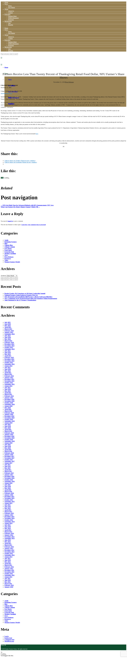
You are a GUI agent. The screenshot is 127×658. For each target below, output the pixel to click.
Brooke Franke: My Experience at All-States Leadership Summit (24, 293)
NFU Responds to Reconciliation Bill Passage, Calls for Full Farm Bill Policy (28, 297)
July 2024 (7, 335)
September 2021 (9, 384)
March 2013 (8, 545)
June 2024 (7, 337)
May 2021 (7, 391)
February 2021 (9, 396)
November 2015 (9, 498)
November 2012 (9, 552)
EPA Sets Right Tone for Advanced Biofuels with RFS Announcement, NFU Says (27, 205)
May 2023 (7, 354)
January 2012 (8, 568)
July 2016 (7, 485)
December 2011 (9, 570)
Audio (6, 240)
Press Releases (69, 82)
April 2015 (7, 510)
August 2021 (8, 386)
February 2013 (9, 547)
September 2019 (9, 421)
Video (6, 260)
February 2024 (9, 342)
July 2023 (7, 351)
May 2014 (7, 528)
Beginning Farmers (10, 242)
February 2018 (9, 453)
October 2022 (8, 362)
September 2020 (9, 404)
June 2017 (7, 466)
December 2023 (9, 344)
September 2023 (9, 349)
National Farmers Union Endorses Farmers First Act (21, 295)
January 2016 (8, 495)
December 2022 (9, 359)
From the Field (9, 252)
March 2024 (8, 341)
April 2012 (7, 563)
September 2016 (9, 481)
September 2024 (9, 334)
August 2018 (8, 443)
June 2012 (7, 560)
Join (9, 23)
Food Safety (8, 250)
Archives (3, 275)
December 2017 (9, 456)
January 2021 (8, 397)
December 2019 (9, 416)
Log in (6, 636)
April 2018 (7, 449)
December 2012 (9, 550)
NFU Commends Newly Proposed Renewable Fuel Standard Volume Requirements (30, 298)
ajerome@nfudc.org (6, 93)
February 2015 (9, 513)
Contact (10, 12)
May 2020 (7, 408)
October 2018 (8, 439)
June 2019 (7, 426)
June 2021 (7, 389)
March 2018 (8, 451)
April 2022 (7, 372)
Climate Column (9, 247)
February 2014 (9, 533)
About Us (11, 11)
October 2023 (8, 347)
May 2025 (7, 325)
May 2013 (7, 542)
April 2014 (7, 530)
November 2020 (9, 401)
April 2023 (7, 356)
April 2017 (7, 469)
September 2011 (9, 575)
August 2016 (8, 483)
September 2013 (9, 538)
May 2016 (7, 488)
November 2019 (9, 418)
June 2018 (7, 446)
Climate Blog (8, 245)
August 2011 (8, 577)
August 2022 (8, 366)
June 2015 (7, 506)
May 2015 (7, 508)
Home (6, 2)
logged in (10, 221)
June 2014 (7, 526)
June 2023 (7, 352)
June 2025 (7, 324)
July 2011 (7, 578)
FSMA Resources (13, 18)
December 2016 (9, 476)
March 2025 (8, 329)
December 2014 (9, 516)
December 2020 (9, 399)
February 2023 (9, 357)
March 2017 (8, 471)
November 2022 (9, 361)
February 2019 (9, 433)
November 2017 (9, 458)
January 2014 (8, 535)
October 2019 (8, 419)
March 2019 (8, 431)
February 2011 (9, 585)
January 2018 (8, 454)
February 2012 (9, 567)
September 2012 (9, 555)
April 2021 (7, 392)
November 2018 (9, 438)
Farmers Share (12, 16)
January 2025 (8, 332)
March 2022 (8, 374)
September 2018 (9, 441)
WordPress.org (9, 641)
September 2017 (9, 461)
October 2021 (8, 382)
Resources (7, 258)
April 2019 (7, 429)
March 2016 (8, 491)
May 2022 (7, 371)
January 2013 (8, 548)
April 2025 (7, 327)
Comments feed (9, 639)
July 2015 (7, 505)
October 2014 (8, 520)
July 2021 (7, 387)
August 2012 (8, 557)
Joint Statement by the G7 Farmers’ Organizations (20, 300)
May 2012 (7, 562)
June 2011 (7, 580)
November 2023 (9, 346)
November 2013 (9, 536)
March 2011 (8, 583)
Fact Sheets (11, 7)
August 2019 (8, 423)
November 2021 (9, 381)
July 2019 (7, 424)
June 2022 (7, 369)
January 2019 (8, 434)
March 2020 (8, 411)
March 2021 (8, 394)
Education (7, 14)
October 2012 (8, 553)
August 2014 (8, 523)
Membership (8, 21)
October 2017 (8, 459)
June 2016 (7, 486)
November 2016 (9, 478)
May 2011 (7, 582)
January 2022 (8, 377)
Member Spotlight (10, 253)
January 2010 (8, 587)
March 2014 (8, 531)
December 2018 (9, 436)
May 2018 (7, 448)
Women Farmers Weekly (12, 262)
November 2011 (9, 572)
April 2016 (7, 490)
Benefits (10, 25)
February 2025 (9, 330)
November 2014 (9, 518)
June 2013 (7, 540)
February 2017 (9, 473)
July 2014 (7, 525)
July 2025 (7, 322)
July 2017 (7, 464)
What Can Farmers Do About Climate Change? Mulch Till (20, 207)
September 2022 (9, 364)
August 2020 (8, 406)
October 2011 (8, 573)
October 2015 (8, 500)
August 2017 (8, 463)
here (37, 133)
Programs (11, 19)
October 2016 (8, 480)
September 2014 (9, 521)
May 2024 (7, 339)
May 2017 (7, 468)
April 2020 (7, 409)
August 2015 (8, 503)
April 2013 (7, 543)
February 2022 (9, 376)
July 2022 (7, 367)
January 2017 (8, 475)
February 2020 (9, 413)
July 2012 (7, 558)
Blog (5, 243)
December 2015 (9, 496)
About (6, 9)
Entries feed (8, 638)
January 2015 (8, 515)
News (6, 4)
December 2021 (9, 379)
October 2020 (8, 402)
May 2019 (7, 428)
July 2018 (7, 444)
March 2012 (8, 565)
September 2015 (9, 501)
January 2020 (8, 414)
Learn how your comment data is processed (33, 224)
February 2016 (9, 493)
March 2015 (8, 511)
